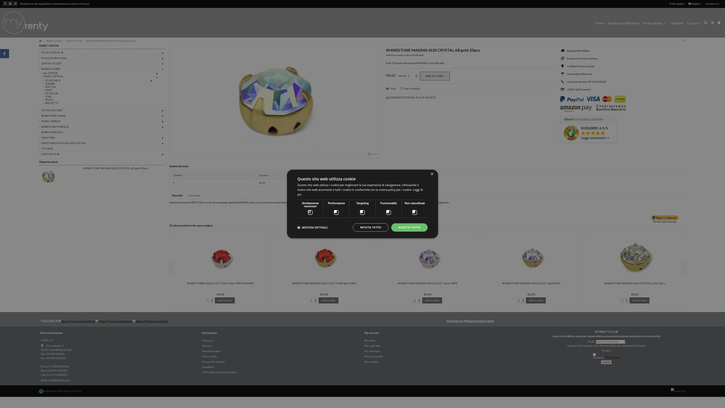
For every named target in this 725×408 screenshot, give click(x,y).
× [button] (431, 174)
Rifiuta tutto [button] (370, 227)
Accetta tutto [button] (409, 227)
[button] (312, 227)
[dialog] (362, 204)
